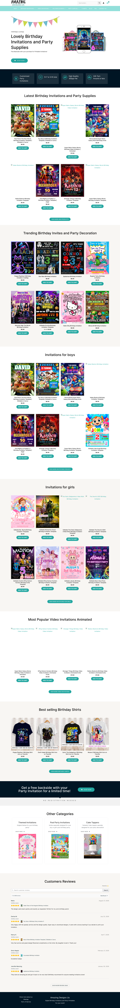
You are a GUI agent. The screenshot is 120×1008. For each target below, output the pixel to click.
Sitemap (25, 999)
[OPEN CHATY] (115, 1004)
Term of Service (26, 1002)
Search (106, 890)
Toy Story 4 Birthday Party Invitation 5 (33, 921)
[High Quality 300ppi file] (65, 77)
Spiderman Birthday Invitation (31, 971)
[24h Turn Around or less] (89, 77)
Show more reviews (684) (60, 985)
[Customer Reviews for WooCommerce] (108, 886)
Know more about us (26, 997)
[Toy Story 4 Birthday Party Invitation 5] (22, 921)
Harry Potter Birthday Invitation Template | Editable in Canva (39, 939)
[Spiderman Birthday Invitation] (22, 971)
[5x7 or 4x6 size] (40, 77)
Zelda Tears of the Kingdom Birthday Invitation (35, 905)
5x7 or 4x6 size (50, 77)
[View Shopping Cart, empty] (107, 2)
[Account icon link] (103, 3)
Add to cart (22, 148)
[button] (17, 8)
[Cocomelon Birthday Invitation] (22, 955)
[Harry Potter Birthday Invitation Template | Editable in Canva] (22, 939)
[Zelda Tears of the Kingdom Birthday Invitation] (22, 905)
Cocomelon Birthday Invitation (31, 955)
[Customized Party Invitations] (16, 78)
